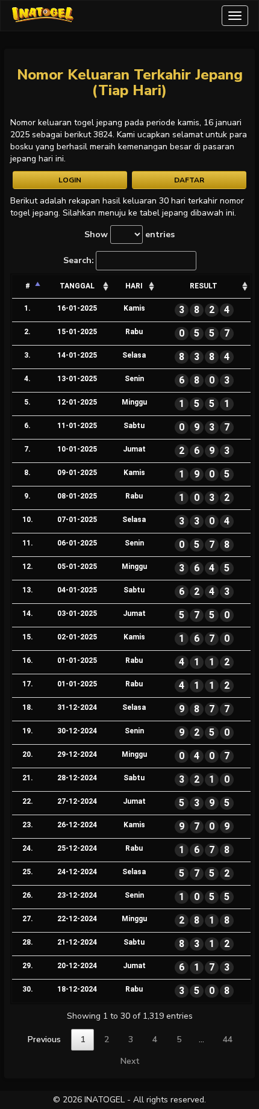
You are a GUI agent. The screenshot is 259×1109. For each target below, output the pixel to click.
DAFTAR (189, 180)
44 (227, 1039)
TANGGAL (77, 286)
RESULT (203, 286)
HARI (134, 286)
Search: (78, 260)
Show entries (129, 234)
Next (130, 1061)
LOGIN (69, 180)
